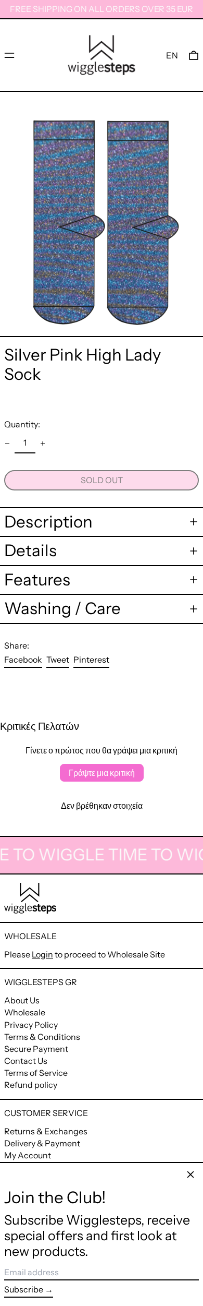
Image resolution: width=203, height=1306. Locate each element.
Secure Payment (36, 1049)
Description (48, 522)
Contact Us (25, 1061)
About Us (22, 1000)
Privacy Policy (31, 1025)
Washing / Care (62, 608)
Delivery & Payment (42, 1143)
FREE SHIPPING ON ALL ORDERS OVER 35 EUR (101, 9)
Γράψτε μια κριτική (102, 773)
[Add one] (42, 443)
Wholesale (24, 1012)
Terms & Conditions (42, 1037)
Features (37, 580)
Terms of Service (36, 1073)
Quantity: (22, 424)
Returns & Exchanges (45, 1131)
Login (42, 954)
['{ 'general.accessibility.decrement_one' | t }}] (7, 443)
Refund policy (30, 1085)
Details (30, 550)
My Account (27, 1155)
